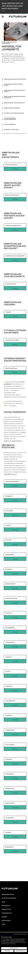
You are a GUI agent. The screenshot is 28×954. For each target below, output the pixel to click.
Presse (4, 917)
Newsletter (6, 909)
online (13, 405)
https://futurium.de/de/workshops (13, 441)
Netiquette (6, 905)
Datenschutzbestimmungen (20, 934)
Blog (3, 902)
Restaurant (6, 920)
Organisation (7, 913)
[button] (14, 7)
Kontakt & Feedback (9, 898)
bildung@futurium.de (10, 474)
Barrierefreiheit (8, 894)
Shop (3, 924)
